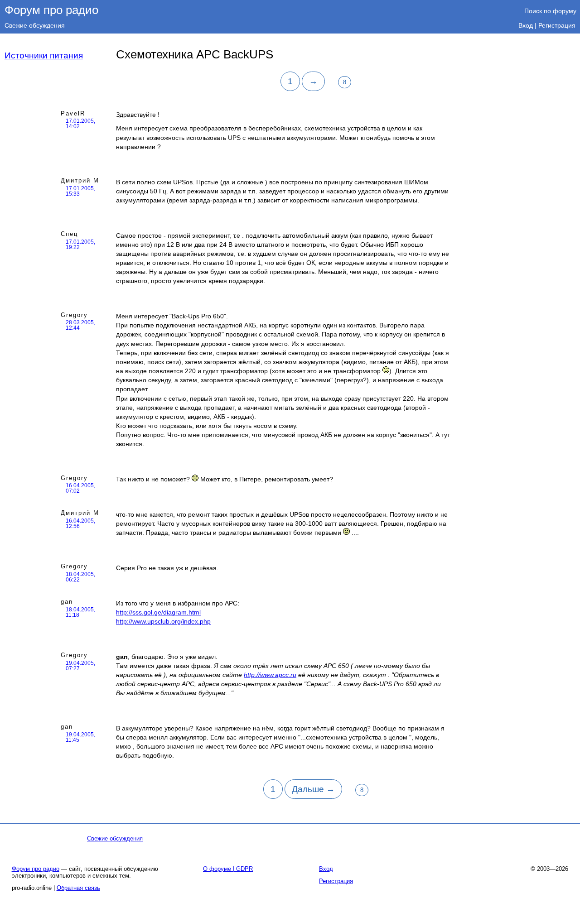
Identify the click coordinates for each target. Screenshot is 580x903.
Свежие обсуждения (35, 25)
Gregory (74, 315)
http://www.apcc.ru (270, 674)
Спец (69, 234)
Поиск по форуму (550, 10)
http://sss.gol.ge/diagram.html (158, 612)
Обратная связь (78, 887)
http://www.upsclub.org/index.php (163, 621)
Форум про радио (51, 10)
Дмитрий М (80, 180)
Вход (525, 25)
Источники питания (44, 55)
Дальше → (313, 789)
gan (67, 601)
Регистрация (556, 25)
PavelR (73, 113)
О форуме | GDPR (228, 868)
